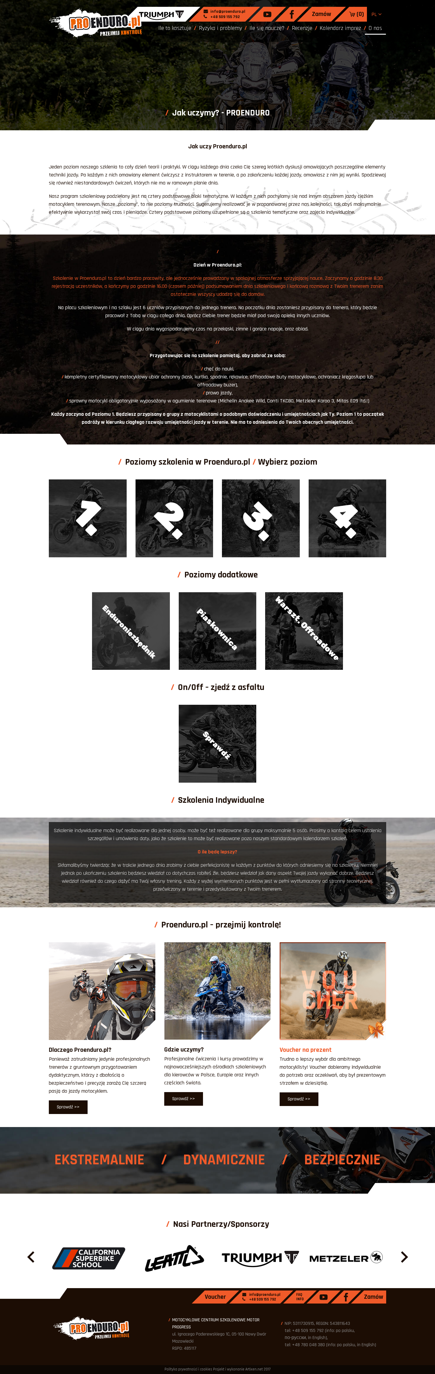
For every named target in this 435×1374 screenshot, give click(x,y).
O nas (375, 28)
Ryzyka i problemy (220, 28)
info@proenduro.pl (227, 11)
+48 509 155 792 (225, 17)
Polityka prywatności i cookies (188, 1369)
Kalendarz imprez (340, 28)
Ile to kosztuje (174, 28)
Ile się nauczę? (266, 28)
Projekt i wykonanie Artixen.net (238, 1369)
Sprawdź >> (68, 1107)
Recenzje (302, 28)
